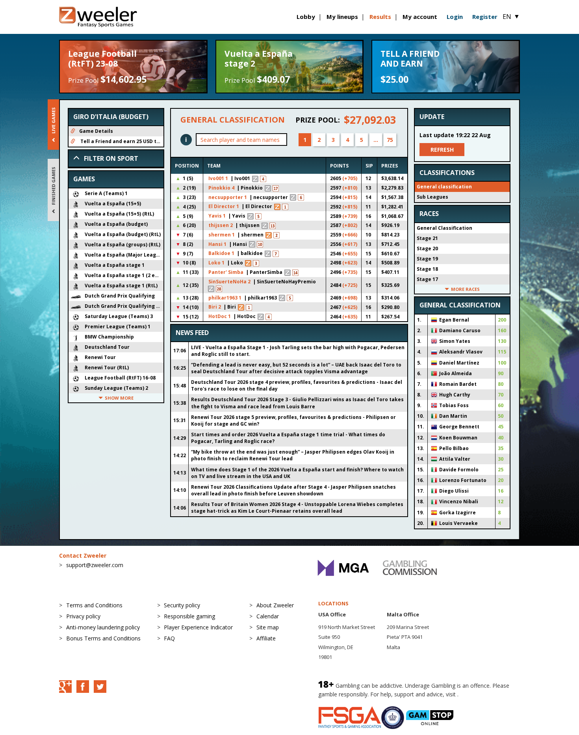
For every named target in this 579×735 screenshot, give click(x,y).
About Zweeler (275, 605)
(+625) (349, 307)
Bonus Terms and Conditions (103, 638)
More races (465, 289)
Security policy (182, 605)
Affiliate (266, 638)
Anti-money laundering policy (103, 627)
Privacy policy (83, 616)
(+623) (349, 262)
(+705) (349, 178)
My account (420, 16)
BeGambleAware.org (486, 694)
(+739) (349, 216)
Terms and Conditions (94, 605)
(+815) (349, 197)
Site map (267, 627)
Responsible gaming (189, 616)
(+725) (349, 285)
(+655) (349, 253)
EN (511, 16)
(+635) (349, 316)
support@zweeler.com (94, 565)
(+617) (349, 244)
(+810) (349, 187)
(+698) (349, 297)
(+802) (349, 225)
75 (390, 139)
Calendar (267, 616)
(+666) (349, 234)
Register (484, 16)
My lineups (342, 16)
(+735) (349, 272)
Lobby (306, 16)
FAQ (169, 638)
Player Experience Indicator (198, 627)
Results (380, 16)
